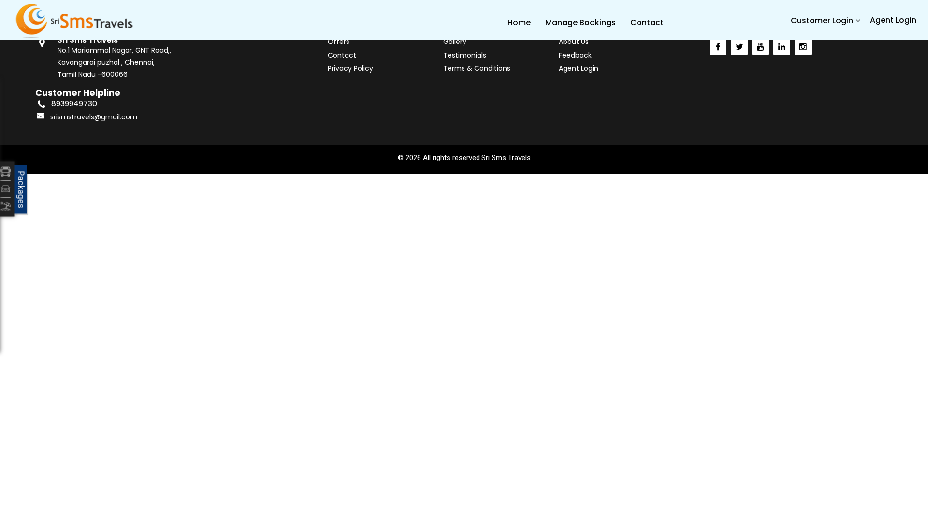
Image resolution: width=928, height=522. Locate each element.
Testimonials (464, 55)
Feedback (575, 55)
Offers (338, 41)
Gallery (454, 41)
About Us (574, 41)
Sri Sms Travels (506, 157)
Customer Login (822, 20)
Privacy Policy (350, 68)
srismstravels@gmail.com (93, 117)
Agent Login (893, 20)
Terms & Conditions (476, 68)
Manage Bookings (580, 22)
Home (519, 22)
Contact (647, 22)
